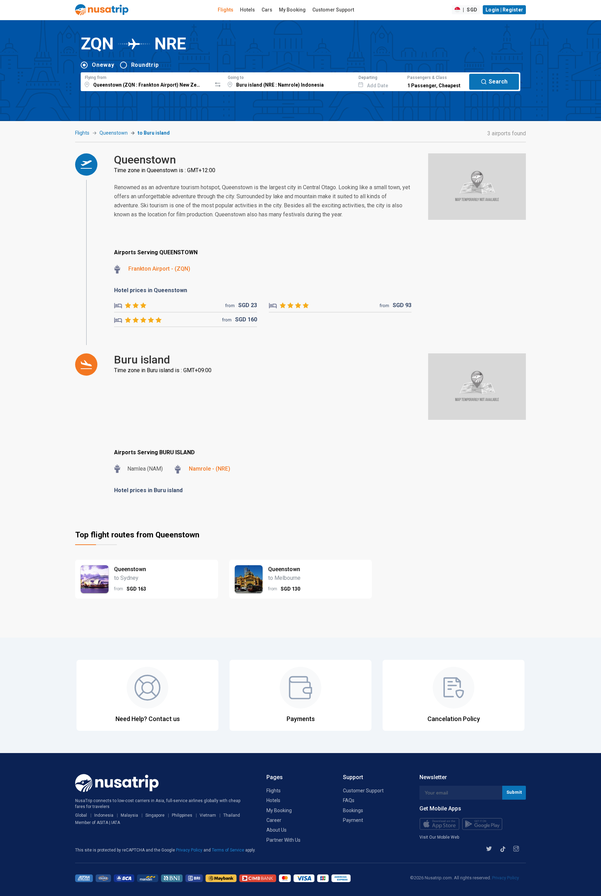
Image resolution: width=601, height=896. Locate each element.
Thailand (231, 815)
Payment (353, 820)
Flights (225, 10)
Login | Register (504, 10)
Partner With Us (283, 840)
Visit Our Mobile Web (439, 837)
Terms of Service (228, 850)
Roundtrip (145, 65)
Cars (267, 10)
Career (273, 820)
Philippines (182, 815)
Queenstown (113, 133)
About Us (276, 830)
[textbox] (146, 80)
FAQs (348, 800)
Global (81, 815)
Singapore (155, 815)
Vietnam (208, 815)
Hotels (247, 10)
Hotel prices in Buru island (148, 490)
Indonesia (103, 815)
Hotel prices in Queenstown (150, 290)
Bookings (353, 810)
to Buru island (154, 133)
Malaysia (129, 815)
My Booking (292, 10)
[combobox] (146, 80)
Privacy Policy (189, 850)
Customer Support (333, 10)
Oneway (103, 65)
